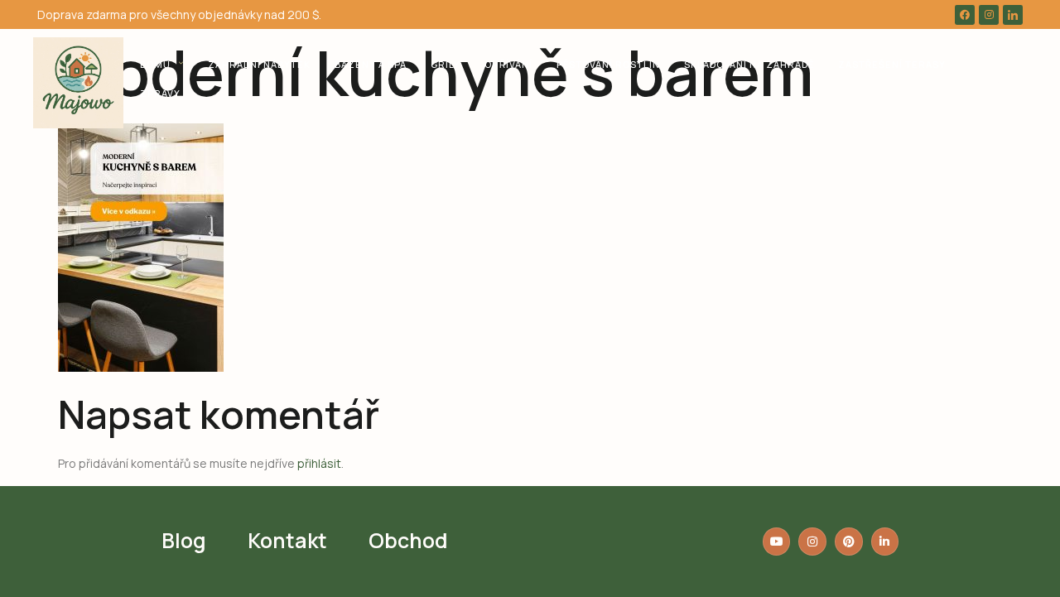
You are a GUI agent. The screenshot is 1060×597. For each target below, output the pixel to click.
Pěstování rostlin (608, 64)
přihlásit (319, 463)
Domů (155, 64)
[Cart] (994, 78)
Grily (445, 64)
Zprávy (160, 93)
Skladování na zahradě (749, 64)
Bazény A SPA (371, 64)
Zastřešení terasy (892, 64)
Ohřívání (508, 64)
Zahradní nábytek (259, 64)
